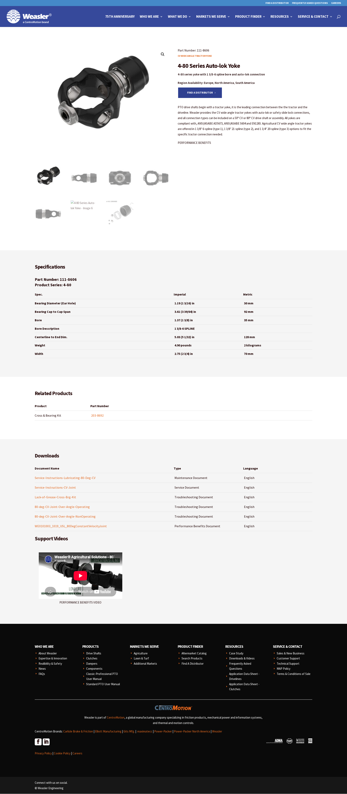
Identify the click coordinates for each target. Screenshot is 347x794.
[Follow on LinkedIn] (46, 741)
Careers (336, 3)
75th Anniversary (120, 17)
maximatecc (144, 731)
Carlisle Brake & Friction (78, 731)
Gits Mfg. (129, 731)
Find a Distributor (200, 92)
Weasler (217, 731)
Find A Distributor (277, 3)
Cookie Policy (62, 753)
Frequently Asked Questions (310, 3)
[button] (162, 54)
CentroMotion (116, 717)
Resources (279, 17)
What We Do (177, 17)
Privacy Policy (43, 753)
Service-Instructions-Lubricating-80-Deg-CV (65, 478)
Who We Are (149, 17)
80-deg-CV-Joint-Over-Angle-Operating (62, 507)
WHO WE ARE (44, 646)
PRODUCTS (90, 646)
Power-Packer (163, 731)
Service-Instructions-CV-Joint (55, 487)
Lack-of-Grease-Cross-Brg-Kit (55, 497)
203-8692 (97, 415)
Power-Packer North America (192, 731)
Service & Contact (313, 17)
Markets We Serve (211, 17)
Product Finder (248, 17)
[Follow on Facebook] (38, 741)
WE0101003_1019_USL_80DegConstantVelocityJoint (71, 526)
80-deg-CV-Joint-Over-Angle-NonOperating (65, 516)
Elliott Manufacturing (108, 731)
